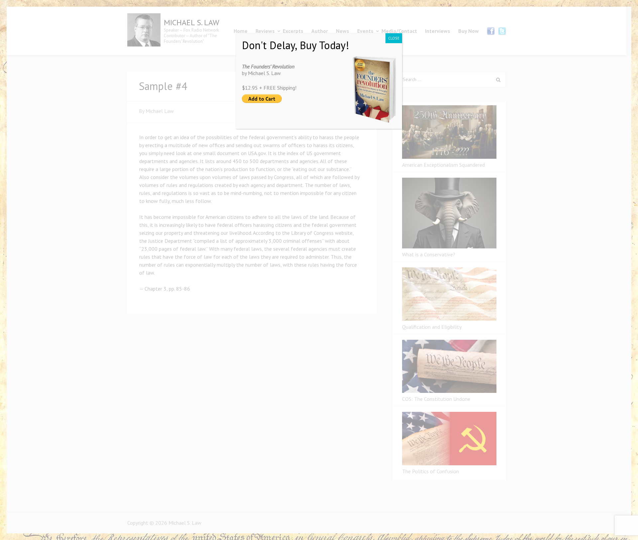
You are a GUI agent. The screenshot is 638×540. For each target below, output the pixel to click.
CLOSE (393, 38)
